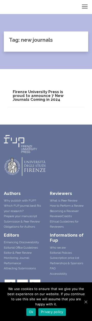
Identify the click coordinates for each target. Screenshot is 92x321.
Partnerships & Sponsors (66, 263)
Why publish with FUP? (20, 200)
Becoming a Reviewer (64, 211)
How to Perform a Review (67, 205)
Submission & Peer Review (22, 221)
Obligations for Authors (19, 226)
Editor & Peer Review (18, 252)
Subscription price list (64, 258)
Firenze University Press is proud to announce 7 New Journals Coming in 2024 (38, 96)
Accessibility (58, 273)
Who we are (58, 247)
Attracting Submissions (20, 268)
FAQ (52, 268)
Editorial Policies (61, 252)
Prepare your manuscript (20, 216)
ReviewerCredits (61, 216)
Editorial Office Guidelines (21, 247)
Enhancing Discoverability (21, 242)
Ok (31, 312)
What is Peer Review (63, 200)
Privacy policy (52, 312)
